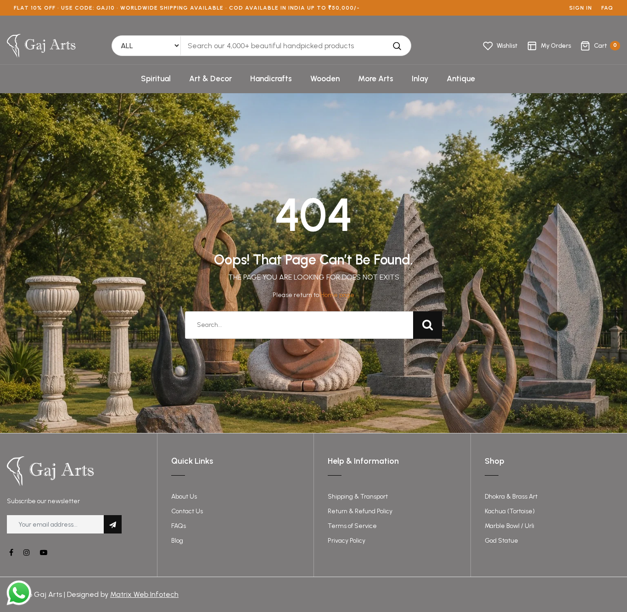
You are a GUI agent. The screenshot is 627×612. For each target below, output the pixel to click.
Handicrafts (271, 78)
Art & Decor (210, 78)
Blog (177, 541)
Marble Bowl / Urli (509, 526)
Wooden (325, 78)
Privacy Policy (346, 541)
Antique (461, 78)
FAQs (178, 526)
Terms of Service (352, 526)
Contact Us (187, 511)
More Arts (375, 78)
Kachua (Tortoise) (510, 511)
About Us (184, 496)
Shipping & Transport (358, 496)
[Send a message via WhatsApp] (19, 592)
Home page (337, 295)
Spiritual (156, 78)
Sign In (580, 8)
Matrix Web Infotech (144, 594)
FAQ (607, 8)
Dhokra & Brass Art (511, 496)
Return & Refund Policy (360, 511)
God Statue (501, 541)
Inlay (420, 78)
